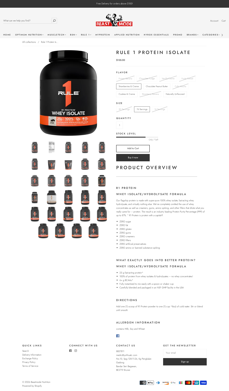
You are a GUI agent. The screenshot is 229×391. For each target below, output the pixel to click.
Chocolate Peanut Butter (157, 86)
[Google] (124, 336)
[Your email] (185, 352)
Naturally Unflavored (175, 94)
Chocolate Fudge (147, 78)
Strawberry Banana (150, 94)
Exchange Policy (30, 358)
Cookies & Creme (127, 94)
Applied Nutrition (127, 35)
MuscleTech (56, 35)
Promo (178, 35)
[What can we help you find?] (27, 20)
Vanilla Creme (168, 78)
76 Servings (142, 109)
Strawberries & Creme (129, 86)
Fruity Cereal (187, 78)
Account (214, 20)
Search (25, 351)
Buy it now (133, 157)
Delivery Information (31, 354)
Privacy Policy (28, 362)
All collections (29, 42)
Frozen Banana (125, 78)
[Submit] (54, 20)
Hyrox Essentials (156, 35)
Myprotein (102, 35)
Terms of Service (30, 366)
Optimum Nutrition (28, 35)
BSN (72, 35)
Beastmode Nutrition (40, 382)
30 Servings (124, 109)
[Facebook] (118, 336)
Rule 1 (85, 35)
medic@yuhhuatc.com (126, 355)
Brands (192, 35)
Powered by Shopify (32, 385)
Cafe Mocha (180, 86)
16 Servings (159, 109)
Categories (210, 35)
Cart (224, 20)
